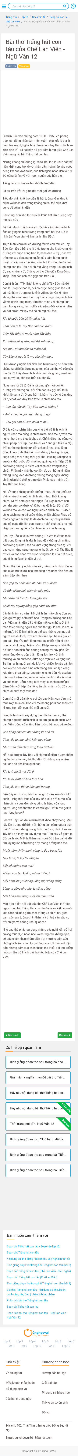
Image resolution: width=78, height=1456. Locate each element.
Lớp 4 (32, 1341)
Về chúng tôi (14, 1373)
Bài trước (13, 1035)
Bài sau (64, 1035)
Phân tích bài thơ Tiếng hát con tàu (27, 1300)
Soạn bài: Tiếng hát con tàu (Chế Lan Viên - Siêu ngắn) (39, 1271)
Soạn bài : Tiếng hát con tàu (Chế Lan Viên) (32, 1277)
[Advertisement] (38, 102)
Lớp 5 (45, 1341)
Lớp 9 (24, 1346)
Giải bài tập (49, 1383)
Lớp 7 (71, 1341)
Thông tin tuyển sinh (55, 1402)
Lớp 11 (52, 1346)
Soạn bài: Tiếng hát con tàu (23, 1252)
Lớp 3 (19, 1341)
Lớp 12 (66, 1346)
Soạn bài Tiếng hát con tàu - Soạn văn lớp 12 (33, 1246)
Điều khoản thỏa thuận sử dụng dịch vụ (20, 1386)
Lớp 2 (7, 1341)
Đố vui (46, 1412)
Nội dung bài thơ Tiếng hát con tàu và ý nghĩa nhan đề (38, 1258)
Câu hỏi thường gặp (18, 1399)
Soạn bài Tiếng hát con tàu (22, 1306)
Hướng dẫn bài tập (54, 1373)
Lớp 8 (11, 1346)
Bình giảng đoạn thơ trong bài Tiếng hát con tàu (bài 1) (39, 1283)
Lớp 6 (58, 1341)
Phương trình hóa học (56, 1392)
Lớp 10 (37, 1346)
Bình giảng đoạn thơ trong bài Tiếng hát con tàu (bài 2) (39, 1265)
